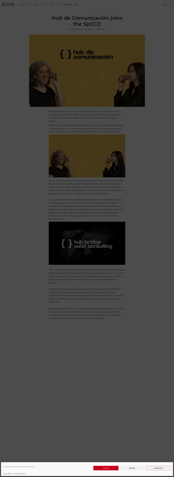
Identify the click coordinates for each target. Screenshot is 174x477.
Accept (106, 468)
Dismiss (132, 468)
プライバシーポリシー (20, 473)
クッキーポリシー (8, 473)
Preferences (158, 468)
